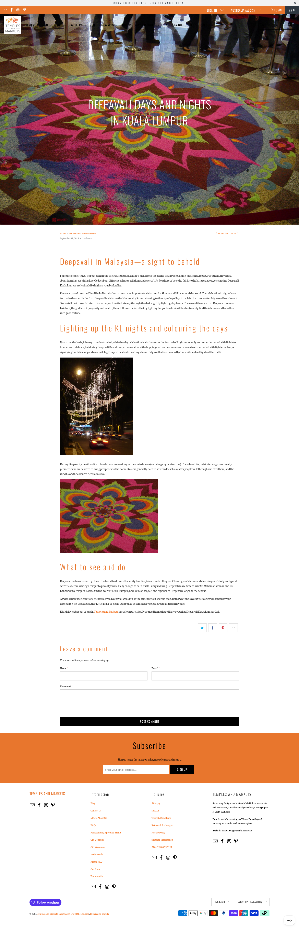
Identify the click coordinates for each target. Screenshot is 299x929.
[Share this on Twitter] (202, 627)
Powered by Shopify (99, 913)
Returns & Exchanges (162, 825)
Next (233, 233)
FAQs (93, 825)
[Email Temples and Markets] (5, 10)
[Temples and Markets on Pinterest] (24, 10)
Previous (223, 233)
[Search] (290, 25)
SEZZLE (155, 810)
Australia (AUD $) (243, 10)
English (212, 10)
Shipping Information (162, 839)
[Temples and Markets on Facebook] (12, 10)
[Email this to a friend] (233, 627)
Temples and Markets (106, 611)
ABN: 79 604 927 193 (162, 847)
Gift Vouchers (97, 839)
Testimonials (97, 876)
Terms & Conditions (161, 817)
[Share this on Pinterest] (223, 627)
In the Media (97, 854)
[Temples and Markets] (12, 25)
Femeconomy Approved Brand (106, 832)
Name (64, 668)
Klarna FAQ (96, 861)
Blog (93, 803)
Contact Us (96, 810)
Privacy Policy (158, 832)
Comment (66, 686)
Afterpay (156, 803)
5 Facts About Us (99, 817)
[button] (45, 25)
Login (278, 10)
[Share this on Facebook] (212, 627)
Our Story (95, 869)
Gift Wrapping (98, 847)
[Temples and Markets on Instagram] (18, 10)
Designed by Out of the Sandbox (74, 913)
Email (156, 668)
